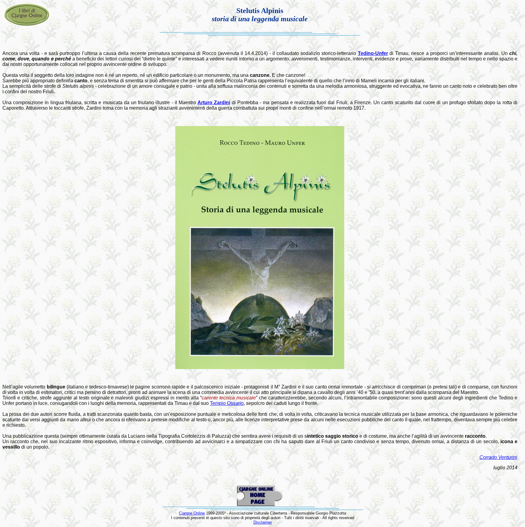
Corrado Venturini (498, 457)
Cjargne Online (192, 513)
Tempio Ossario (227, 403)
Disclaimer (262, 522)
